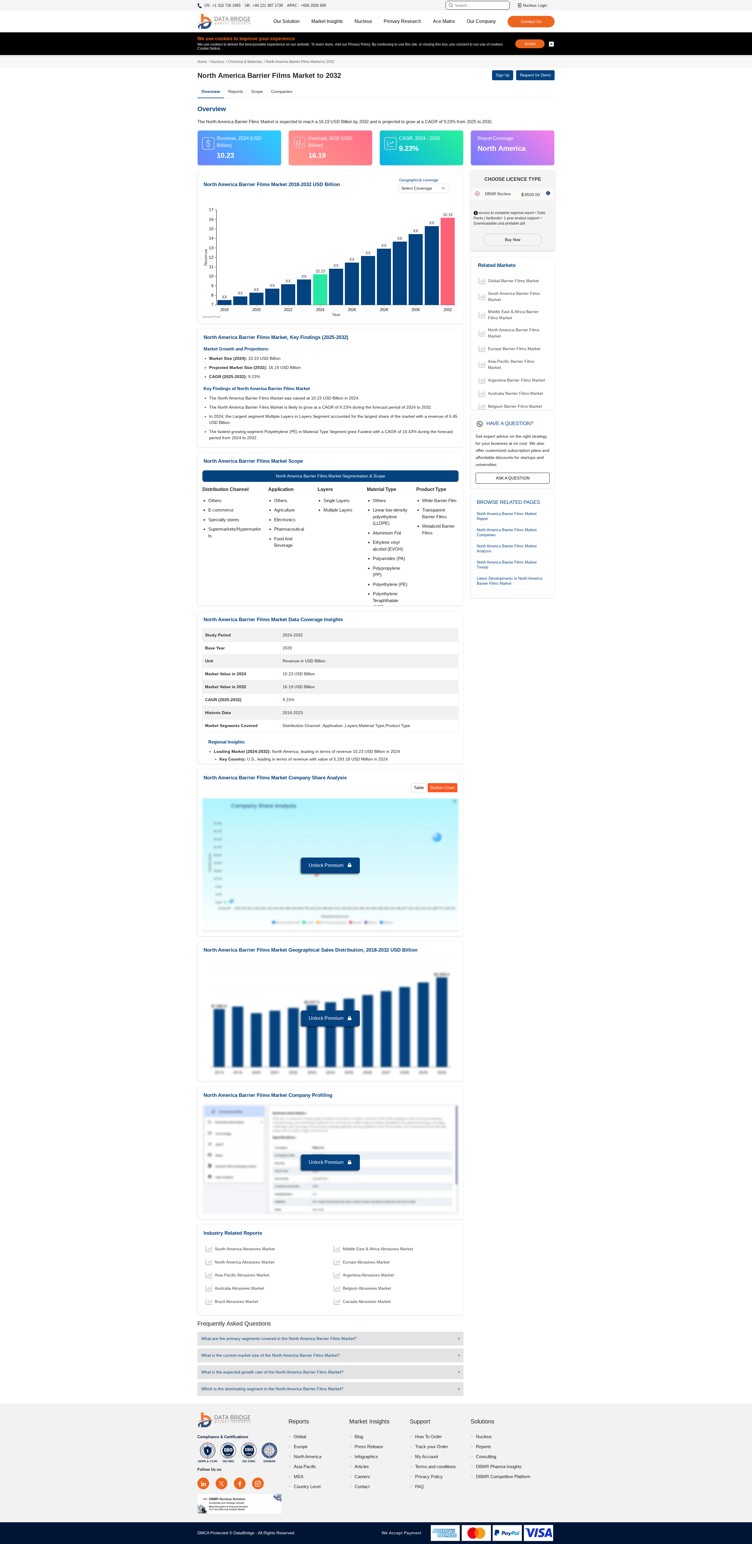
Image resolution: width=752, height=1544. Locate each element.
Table (419, 787)
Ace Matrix (444, 21)
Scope (257, 91)
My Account (426, 1456)
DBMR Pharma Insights (499, 1466)
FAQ (419, 1486)
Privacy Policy (429, 1476)
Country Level (307, 1486)
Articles (362, 1466)
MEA (298, 1476)
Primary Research (402, 21)
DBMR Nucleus (498, 194)
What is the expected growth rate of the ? (272, 1372)
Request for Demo (535, 75)
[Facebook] (240, 1483)
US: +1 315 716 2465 (222, 6)
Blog (359, 1436)
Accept (530, 44)
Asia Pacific (305, 1466)
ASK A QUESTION (513, 478)
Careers (362, 1476)
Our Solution (286, 21)
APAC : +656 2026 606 (306, 5)
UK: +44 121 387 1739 (264, 5)
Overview (211, 91)
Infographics (366, 1456)
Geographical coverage (418, 180)
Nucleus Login (535, 5)
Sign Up (502, 75)
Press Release (369, 1446)
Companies (281, 91)
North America (307, 1456)
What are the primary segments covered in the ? (279, 1338)
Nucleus (363, 21)
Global (300, 1436)
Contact (362, 1486)
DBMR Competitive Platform (503, 1476)
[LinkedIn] (203, 1483)
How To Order (428, 1436)
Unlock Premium (327, 865)
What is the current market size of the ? (270, 1355)
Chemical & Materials (245, 62)
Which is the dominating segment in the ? (272, 1388)
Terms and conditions (435, 1466)
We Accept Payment (403, 1532)
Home (202, 62)
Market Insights (327, 21)
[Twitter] (221, 1483)
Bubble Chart (442, 787)
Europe (301, 1446)
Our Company (481, 21)
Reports (235, 91)
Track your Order (431, 1446)
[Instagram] (258, 1483)
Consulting (486, 1456)
